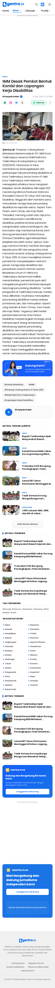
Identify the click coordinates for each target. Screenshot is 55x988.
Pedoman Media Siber (38, 967)
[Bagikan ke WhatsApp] (4, 102)
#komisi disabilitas (13, 384)
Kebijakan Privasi (36, 963)
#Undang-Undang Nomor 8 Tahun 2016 (23, 389)
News (5, 76)
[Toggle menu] (50, 4)
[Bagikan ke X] (22, 102)
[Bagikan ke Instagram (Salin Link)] (10, 102)
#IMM (31, 384)
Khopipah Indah (10, 96)
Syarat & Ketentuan (15, 967)
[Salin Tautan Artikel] (50, 102)
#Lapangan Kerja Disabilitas (18, 400)
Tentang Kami (18, 963)
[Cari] (36, 4)
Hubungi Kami (27, 970)
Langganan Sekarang (27, 791)
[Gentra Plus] (42, 4)
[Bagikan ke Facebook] (16, 102)
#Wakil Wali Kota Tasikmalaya (19, 395)
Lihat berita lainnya (27, 524)
